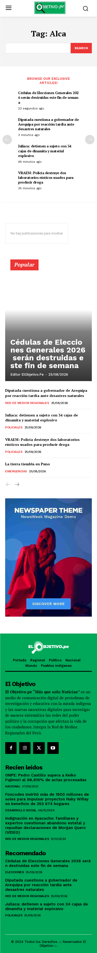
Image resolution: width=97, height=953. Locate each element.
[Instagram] (25, 748)
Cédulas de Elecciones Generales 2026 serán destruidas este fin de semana (48, 97)
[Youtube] (53, 748)
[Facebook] (11, 748)
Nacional (12, 786)
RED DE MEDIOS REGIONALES (27, 403)
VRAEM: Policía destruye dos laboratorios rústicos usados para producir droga (45, 177)
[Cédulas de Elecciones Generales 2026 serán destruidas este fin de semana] (48, 322)
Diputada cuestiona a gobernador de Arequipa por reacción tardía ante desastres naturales (48, 124)
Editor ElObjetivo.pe (27, 374)
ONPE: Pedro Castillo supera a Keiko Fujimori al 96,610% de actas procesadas (45, 777)
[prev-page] (7, 139)
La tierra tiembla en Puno (27, 463)
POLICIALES (13, 427)
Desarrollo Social (20, 810)
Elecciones (14, 872)
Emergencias (16, 471)
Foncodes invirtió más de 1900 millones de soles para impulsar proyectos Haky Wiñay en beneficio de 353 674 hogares (47, 799)
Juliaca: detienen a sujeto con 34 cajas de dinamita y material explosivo (44, 150)
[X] (38, 748)
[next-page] (89, 139)
